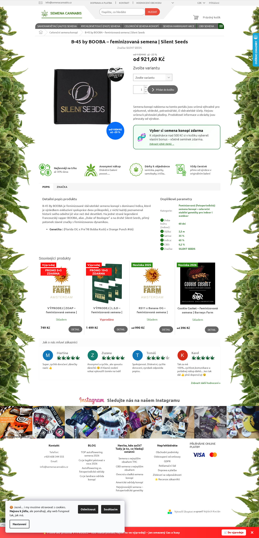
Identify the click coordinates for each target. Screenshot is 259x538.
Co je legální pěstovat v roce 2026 (92, 461)
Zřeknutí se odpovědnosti (167, 474)
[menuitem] (57, 26)
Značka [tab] (62, 186)
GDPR (167, 461)
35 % (181, 235)
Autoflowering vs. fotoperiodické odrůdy (91, 469)
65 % (181, 240)
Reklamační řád (167, 465)
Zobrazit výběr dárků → (162, 144)
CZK (199, 2)
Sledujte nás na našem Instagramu (143, 400)
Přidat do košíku (165, 89)
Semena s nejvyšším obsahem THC (130, 460)
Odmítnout (88, 509)
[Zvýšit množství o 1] (146, 87)
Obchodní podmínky (167, 452)
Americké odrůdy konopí (129, 482)
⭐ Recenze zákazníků (167, 479)
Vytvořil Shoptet (183, 511)
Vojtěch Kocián (211, 511)
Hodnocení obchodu (148, 2)
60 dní (182, 223)
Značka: (129, 47)
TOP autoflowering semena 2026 (92, 453)
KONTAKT (124, 2)
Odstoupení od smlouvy (167, 456)
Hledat (152, 11)
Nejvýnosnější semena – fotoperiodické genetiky (129, 488)
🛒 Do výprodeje (234, 532)
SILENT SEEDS (187, 248)
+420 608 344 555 (54, 456)
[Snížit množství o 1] (146, 92)
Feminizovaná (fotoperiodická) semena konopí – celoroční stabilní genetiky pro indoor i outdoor (197, 210)
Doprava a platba (101, 2)
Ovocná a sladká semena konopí (129, 476)
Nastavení (19, 524)
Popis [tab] (46, 186)
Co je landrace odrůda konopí (92, 477)
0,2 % (182, 244)
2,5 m (182, 231)
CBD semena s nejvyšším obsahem (129, 468)
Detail (75, 329)
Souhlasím (111, 509)
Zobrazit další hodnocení (205, 382)
